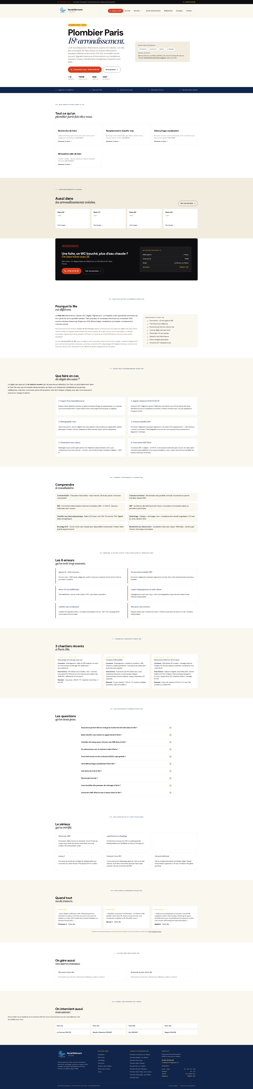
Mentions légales (173, 1086)
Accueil (127, 11)
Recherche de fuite (104, 1069)
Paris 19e (168, 1026)
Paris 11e (60, 1026)
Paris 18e (132, 1026)
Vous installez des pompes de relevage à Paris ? (101, 785)
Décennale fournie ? (89, 778)
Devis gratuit (111, 70)
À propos (179, 11)
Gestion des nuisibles (105, 1066)
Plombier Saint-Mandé (137, 1063)
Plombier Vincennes (136, 1060)
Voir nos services (186, 203)
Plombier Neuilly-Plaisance (138, 1069)
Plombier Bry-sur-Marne (137, 1066)
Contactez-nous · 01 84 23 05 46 (86, 70)
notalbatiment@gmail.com (170, 1062)
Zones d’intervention (153, 11)
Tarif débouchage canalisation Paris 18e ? (98, 764)
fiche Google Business (155, 931)
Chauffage (101, 1060)
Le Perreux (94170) (64, 1032)
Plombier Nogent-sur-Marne (139, 1057)
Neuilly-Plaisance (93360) (102, 1032)
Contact (189, 11)
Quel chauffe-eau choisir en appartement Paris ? (101, 735)
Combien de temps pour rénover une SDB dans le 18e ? (103, 742)
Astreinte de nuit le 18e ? (91, 771)
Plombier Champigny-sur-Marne (140, 1075)
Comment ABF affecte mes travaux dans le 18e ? (101, 792)
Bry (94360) (133, 1032)
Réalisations (168, 11)
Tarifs (99, 1072)
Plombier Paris (134, 1077)
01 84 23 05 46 (190, 2)
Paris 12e (96, 1026)
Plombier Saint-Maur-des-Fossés (141, 1072)
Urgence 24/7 (116, 11)
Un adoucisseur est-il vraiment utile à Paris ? (99, 749)
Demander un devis (64, 141)
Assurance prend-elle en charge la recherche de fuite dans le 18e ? (109, 727)
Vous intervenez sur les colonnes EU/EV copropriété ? (103, 756)
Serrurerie (101, 1063)
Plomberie (101, 1054)
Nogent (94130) (170, 1032)
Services (137, 11)
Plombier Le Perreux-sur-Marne (140, 1054)
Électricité (101, 1057)
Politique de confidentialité (187, 1086)
